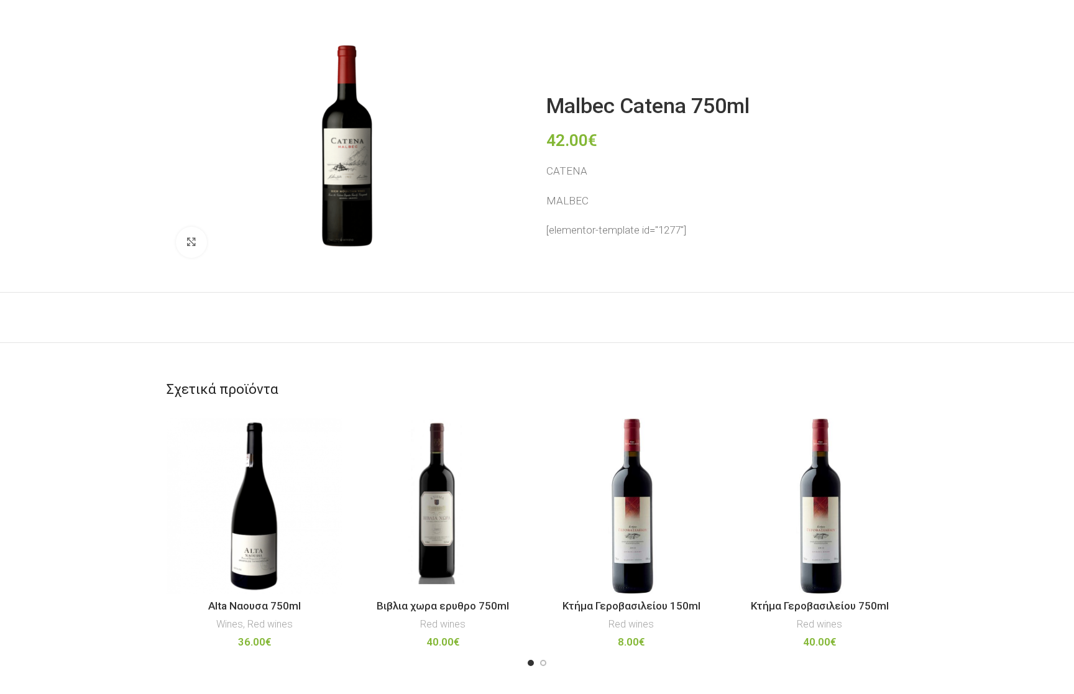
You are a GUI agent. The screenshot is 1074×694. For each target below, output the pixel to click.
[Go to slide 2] (543, 663)
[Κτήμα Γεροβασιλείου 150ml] (631, 506)
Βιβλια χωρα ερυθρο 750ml (443, 606)
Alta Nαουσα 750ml (254, 606)
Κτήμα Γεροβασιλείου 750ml (820, 606)
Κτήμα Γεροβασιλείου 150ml (631, 606)
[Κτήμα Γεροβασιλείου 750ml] (819, 506)
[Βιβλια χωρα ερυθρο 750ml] (443, 506)
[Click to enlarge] (191, 242)
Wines (229, 624)
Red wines (270, 624)
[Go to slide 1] (531, 663)
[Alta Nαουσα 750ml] (254, 506)
